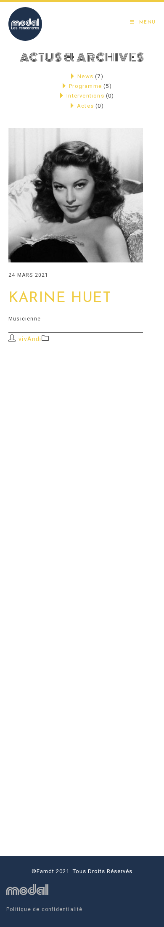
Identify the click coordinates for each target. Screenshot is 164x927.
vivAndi (30, 339)
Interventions (85, 96)
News (85, 76)
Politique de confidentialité (44, 909)
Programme (85, 86)
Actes (85, 106)
